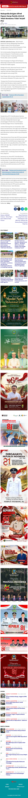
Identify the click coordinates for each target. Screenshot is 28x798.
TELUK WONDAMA (13, 693)
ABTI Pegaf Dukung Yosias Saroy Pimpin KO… (16, 755)
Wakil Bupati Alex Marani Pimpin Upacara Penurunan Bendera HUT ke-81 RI (21, 280)
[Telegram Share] (22, 209)
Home (7, 784)
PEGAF (7, 753)
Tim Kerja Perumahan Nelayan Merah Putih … (16, 731)
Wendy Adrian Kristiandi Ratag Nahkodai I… (14, 749)
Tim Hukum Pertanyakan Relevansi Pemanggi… (15, 762)
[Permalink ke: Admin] (2, 24)
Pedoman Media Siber (13, 789)
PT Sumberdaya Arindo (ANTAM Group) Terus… (16, 768)
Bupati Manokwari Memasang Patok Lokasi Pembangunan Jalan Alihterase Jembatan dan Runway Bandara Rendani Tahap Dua (21, 219)
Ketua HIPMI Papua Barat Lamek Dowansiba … (14, 703)
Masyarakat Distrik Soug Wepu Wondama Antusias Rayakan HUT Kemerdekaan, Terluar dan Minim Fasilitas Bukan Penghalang (21, 262)
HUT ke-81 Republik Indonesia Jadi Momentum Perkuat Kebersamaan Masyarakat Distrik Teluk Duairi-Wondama (6, 244)
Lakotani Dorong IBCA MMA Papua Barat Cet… (16, 737)
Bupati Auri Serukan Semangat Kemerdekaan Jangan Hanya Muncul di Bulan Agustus (7, 280)
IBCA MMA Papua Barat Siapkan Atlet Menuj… (15, 743)
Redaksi (21, 784)
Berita (7, 729)
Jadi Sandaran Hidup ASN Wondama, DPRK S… (15, 709)
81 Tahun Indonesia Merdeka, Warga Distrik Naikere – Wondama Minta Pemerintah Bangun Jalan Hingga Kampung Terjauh (21, 244)
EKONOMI (8, 693)
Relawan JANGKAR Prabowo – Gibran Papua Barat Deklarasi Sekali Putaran (6, 217)
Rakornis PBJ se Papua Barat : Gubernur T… (16, 721)
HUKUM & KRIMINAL (13, 758)
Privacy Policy (20, 786)
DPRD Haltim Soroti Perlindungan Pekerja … (15, 774)
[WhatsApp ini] (25, 209)
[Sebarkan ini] (15, 209)
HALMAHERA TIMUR (10, 766)
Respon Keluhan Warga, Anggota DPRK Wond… (16, 697)
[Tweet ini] (18, 209)
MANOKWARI (11, 729)
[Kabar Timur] (14, 2)
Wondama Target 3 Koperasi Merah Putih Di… (15, 715)
